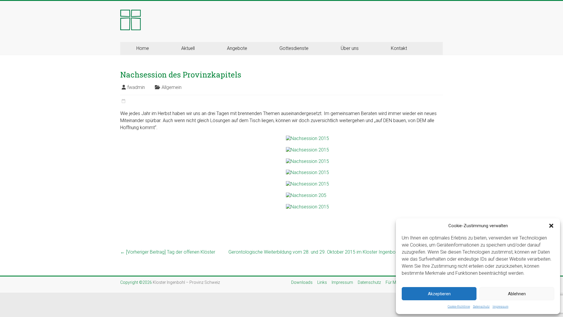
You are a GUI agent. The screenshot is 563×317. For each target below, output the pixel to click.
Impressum (500, 306)
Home (142, 48)
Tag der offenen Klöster (167, 252)
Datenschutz (481, 306)
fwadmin (136, 87)
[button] (551, 226)
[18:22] (123, 101)
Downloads (302, 282)
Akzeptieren (439, 293)
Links (322, 282)
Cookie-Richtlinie (459, 306)
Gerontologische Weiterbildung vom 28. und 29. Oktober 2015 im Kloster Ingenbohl (335, 252)
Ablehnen (517, 293)
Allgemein (172, 87)
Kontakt (399, 48)
